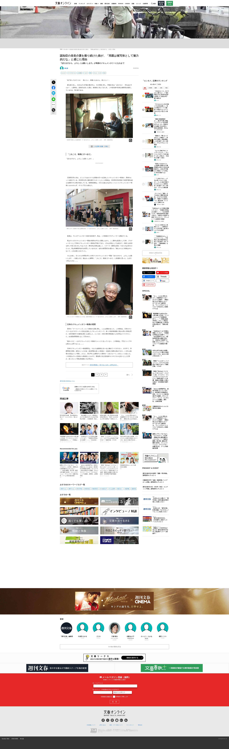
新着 (75, 3)
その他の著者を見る (114, 646)
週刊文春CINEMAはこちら (67, 381)
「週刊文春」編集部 (160, 131)
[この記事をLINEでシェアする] (53, 99)
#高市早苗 (79, 489)
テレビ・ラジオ (97, 73)
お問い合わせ (102, 725)
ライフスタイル (71, 73)
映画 (90, 73)
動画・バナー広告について (116, 725)
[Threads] (112, 720)
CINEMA (127, 3)
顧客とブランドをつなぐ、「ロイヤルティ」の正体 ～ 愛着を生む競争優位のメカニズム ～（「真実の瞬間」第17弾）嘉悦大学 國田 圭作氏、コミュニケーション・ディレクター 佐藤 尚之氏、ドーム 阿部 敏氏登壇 (69, 471)
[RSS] (126, 720)
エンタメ (66, 49)
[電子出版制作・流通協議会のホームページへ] (93, 731)
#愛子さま (71, 489)
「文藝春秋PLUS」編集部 (159, 221)
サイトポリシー (130, 725)
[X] (107, 720)
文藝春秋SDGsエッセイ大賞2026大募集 (128, 466)
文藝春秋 (113, 3)
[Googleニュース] (116, 720)
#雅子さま (63, 489)
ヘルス (85, 73)
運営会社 (140, 725)
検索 (154, 3)
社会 (104, 73)
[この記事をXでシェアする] (53, 82)
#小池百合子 (103, 489)
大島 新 (66, 68)
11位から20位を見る (155, 253)
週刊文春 (107, 3)
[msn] (121, 720)
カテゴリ (89, 3)
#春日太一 (120, 489)
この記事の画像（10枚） (101, 146)
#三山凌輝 (112, 489)
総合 (159, 84)
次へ (128, 375)
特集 (96, 3)
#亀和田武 (95, 489)
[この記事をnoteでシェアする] (53, 105)
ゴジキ (157, 100)
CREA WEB (14, 738)
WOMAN (120, 3)
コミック (138, 3)
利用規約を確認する (106, 696)
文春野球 (145, 3)
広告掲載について (91, 725)
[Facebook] (103, 720)
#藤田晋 (133, 489)
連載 (101, 3)
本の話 (22, 738)
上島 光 (157, 232)
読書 (133, 3)
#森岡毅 (127, 489)
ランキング (82, 3)
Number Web (5, 738)
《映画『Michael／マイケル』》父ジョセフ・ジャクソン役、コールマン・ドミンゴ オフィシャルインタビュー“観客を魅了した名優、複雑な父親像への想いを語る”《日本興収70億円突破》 (109, 470)
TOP (61, 49)
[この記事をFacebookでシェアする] (53, 88)
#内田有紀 (87, 489)
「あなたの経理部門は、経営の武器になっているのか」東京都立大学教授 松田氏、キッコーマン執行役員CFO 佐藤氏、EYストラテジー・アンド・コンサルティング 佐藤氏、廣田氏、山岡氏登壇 (89, 471)
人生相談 (80, 73)
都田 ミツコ (158, 115)
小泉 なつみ (158, 146)
